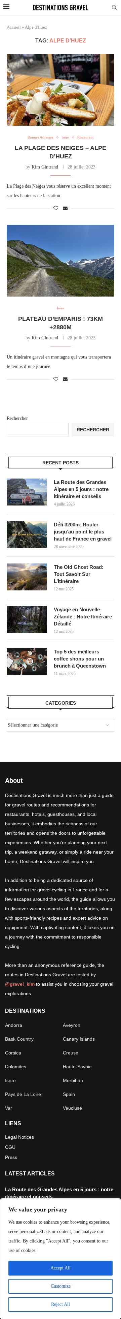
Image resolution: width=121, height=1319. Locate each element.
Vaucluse (72, 1108)
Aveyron (71, 1025)
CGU (10, 1147)
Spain (69, 1094)
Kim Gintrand (45, 167)
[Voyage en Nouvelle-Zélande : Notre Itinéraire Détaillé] (27, 619)
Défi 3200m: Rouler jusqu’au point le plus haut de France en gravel (83, 532)
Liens (13, 1123)
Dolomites (15, 1066)
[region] (60, 1258)
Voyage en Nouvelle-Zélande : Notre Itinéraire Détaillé (83, 616)
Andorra (13, 1025)
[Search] (114, 7)
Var (8, 1108)
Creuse (70, 1052)
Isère (10, 1080)
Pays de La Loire (23, 1094)
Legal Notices (19, 1137)
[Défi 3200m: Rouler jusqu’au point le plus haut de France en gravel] (27, 534)
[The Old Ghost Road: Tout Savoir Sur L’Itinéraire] (27, 576)
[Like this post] (55, 208)
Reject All (60, 1304)
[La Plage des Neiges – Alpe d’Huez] (60, 90)
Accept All (60, 1267)
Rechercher (17, 418)
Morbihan (73, 1080)
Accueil (14, 27)
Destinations (25, 1011)
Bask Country (19, 1039)
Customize (61, 1286)
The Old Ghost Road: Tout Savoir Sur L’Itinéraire (79, 574)
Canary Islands (79, 1039)
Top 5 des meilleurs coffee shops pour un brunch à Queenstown (80, 659)
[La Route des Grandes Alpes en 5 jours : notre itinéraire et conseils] (27, 492)
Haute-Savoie (77, 1066)
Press (11, 1157)
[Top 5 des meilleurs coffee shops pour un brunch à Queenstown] (27, 661)
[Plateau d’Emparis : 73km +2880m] (60, 261)
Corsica (13, 1052)
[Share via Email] (65, 208)
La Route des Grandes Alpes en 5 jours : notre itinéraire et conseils (81, 489)
